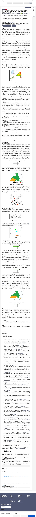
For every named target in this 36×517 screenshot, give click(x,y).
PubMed (25, 342)
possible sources (11, 36)
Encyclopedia (19, 500)
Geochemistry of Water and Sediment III (15, 24)
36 (9, 170)
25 (18, 105)
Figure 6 (3, 283)
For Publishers (11, 499)
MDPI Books (19, 497)
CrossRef (23, 342)
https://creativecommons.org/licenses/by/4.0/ (21, 448)
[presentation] (14, 96)
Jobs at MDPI (2, 499)
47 (22, 256)
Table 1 (4, 144)
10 (10, 48)
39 (14, 191)
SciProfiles (19, 499)
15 (14, 52)
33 (14, 151)
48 (13, 259)
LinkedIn (28, 496)
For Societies (11, 500)
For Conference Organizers (12, 501)
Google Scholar (19, 342)
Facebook (28, 497)
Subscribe (3, 509)
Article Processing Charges (4, 496)
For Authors (11, 496)
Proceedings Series (20, 502)
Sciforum (19, 496)
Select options (3, 506)
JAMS (19, 501)
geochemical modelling (21, 36)
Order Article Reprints (27, 7)
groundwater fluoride (7, 36)
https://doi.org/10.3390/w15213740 (11, 22)
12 (25, 49)
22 (17, 89)
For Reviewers (11, 497)
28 (17, 120)
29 (26, 126)
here (13, 486)
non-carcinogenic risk (16, 36)
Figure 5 (29, 223)
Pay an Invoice (2, 497)
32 (29, 146)
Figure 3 (10, 189)
